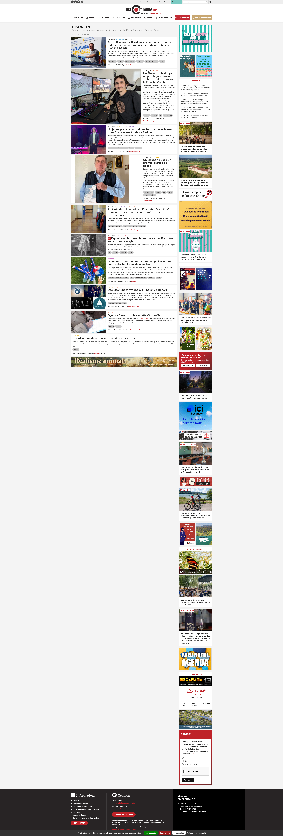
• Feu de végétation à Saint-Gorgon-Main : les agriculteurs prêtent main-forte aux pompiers (195, 88)
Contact (76, 801)
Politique (131, 206)
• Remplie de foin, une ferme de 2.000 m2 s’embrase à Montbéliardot (196, 95)
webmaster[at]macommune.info (124, 829)
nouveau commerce (152, 61)
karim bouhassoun (141, 278)
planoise (151, 278)
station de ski (168, 115)
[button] (206, 2)
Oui (186, 758)
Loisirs (155, 71)
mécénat (138, 148)
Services (128, 39)
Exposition (121, 236)
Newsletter (79, 823)
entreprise (140, 61)
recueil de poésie (149, 195)
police (159, 278)
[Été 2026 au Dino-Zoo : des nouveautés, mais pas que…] (195, 382)
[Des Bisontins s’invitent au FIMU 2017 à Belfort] (88, 295)
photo (130, 252)
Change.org (144, 318)
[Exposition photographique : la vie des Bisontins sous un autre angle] (88, 244)
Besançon (147, 71)
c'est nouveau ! (129, 61)
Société (111, 259)
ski (160, 115)
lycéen (131, 148)
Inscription (188, 366)
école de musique (121, 148)
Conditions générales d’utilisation (86, 818)
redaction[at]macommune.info (123, 803)
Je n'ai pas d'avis (191, 764)
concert (118, 303)
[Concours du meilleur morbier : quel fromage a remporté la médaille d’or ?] (195, 304)
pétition (118, 326)
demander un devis (124, 814)
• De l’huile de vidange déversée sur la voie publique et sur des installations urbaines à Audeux (194, 102)
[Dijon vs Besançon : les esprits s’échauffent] (88, 320)
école (135, 226)
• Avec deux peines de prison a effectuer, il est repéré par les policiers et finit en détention (195, 110)
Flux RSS (76, 812)
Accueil (75, 34)
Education (129, 127)
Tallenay (111, 39)
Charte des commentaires (82, 806)
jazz (124, 303)
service (162, 61)
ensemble (142, 226)
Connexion (203, 366)
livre (164, 192)
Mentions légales (79, 815)
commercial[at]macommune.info (124, 809)
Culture (120, 127)
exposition (123, 252)
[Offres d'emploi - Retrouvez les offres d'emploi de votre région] (195, 198)
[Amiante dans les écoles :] (88, 214)
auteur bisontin (148, 192)
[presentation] (181, 562)
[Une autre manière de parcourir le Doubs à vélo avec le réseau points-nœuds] (195, 499)
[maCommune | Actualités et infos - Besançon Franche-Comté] (141, 9)
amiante (111, 226)
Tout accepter (150, 833)
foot (132, 278)
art (109, 252)
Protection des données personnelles (87, 809)
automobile (112, 61)
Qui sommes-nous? (80, 803)
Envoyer (188, 780)
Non (186, 761)
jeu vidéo (154, 115)
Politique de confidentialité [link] (196, 833)
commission (127, 226)
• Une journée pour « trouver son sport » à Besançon (194, 117)
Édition (144, 13)
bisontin (120, 61)
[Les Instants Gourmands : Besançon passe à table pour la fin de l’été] (195, 586)
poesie (170, 192)
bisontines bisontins (122, 278)
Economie (120, 39)
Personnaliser (179, 833)
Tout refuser (165, 833)
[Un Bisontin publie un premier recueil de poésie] (106, 165)
